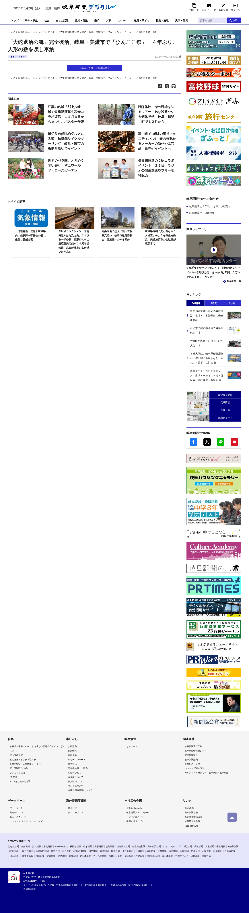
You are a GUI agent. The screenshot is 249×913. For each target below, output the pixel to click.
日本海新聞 (229, 851)
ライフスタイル (46, 31)
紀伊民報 (195, 851)
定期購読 (225, 402)
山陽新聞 (206, 851)
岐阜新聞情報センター (196, 750)
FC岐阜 (13, 777)
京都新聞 (162, 851)
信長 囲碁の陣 (191, 825)
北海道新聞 (13, 846)
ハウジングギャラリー (196, 768)
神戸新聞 (173, 851)
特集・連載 (162, 20)
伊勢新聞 (93, 851)
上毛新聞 (209, 846)
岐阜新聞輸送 (191, 755)
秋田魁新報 (75, 846)
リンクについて (75, 785)
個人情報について (76, 781)
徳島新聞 (62, 856)
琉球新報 (195, 856)
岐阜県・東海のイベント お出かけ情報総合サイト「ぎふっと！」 (37, 748)
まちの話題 (62, 20)
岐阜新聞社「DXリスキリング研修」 (210, 206)
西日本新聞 (85, 856)
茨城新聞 (198, 846)
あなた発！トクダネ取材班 (23, 759)
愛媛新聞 (51, 856)
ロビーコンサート (76, 759)
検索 (235, 20)
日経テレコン (16, 812)
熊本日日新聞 (153, 856)
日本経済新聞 (154, 846)
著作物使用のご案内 (78, 768)
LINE (220, 442)
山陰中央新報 (26, 856)
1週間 (214, 303)
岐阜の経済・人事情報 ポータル (25, 764)
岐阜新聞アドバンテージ (138, 812)
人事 (108, 20)
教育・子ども (141, 20)
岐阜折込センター (193, 764)
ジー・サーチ (16, 808)
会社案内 (72, 746)
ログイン (235, 10)
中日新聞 (66, 851)
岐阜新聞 (115, 851)
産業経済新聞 (138, 846)
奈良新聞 (184, 851)
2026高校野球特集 (19, 768)
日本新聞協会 (191, 812)
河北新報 (36, 846)
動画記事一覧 (234, 281)
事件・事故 (31, 20)
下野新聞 (187, 846)
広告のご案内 (74, 772)
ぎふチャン (131, 746)
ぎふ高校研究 (16, 755)
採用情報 (72, 750)
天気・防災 (181, 20)
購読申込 (72, 764)
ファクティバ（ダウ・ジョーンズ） (27, 821)
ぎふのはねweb (134, 808)
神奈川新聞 (232, 846)
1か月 (232, 303)
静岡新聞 (104, 851)
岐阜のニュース (26, 31)
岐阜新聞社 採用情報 (202, 212)
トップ (15, 20)
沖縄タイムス (181, 856)
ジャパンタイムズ (172, 846)
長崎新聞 (128, 856)
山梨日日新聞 (26, 851)
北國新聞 (139, 851)
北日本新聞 (127, 851)
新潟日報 (55, 851)
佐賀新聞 (139, 856)
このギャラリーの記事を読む (94, 68)
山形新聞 (87, 846)
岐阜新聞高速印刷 (193, 746)
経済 (96, 20)
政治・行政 (81, 20)
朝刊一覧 (194, 10)
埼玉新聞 (13, 851)
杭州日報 (72, 808)
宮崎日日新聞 (115, 856)
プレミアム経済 (17, 772)
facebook (193, 442)
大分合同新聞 (99, 856)
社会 (46, 20)
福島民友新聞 (123, 846)
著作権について (75, 777)
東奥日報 (47, 846)
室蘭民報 (25, 846)
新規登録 (223, 10)
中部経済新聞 (79, 851)
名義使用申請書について (80, 790)
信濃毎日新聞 (42, 851)
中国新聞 (217, 851)
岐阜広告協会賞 (192, 821)
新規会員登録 (225, 394)
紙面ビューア (209, 10)
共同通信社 (190, 808)
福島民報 (110, 846)
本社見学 (72, 755)
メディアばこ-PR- (135, 816)
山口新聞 (13, 856)
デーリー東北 (61, 846)
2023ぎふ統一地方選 (20, 781)
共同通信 (206, 856)
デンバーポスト (75, 812)
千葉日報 (220, 846)
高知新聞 (73, 856)
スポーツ (122, 20)
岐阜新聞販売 (191, 759)
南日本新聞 (167, 856)
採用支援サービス (135, 821)
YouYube (234, 442)
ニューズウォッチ (18, 816)
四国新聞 (40, 856)
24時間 (195, 303)
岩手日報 (98, 846)
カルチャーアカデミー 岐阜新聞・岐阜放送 (206, 772)
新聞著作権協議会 (193, 816)
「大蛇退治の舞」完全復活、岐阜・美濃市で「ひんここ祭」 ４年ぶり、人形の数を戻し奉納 (107, 31)
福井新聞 (151, 851)
